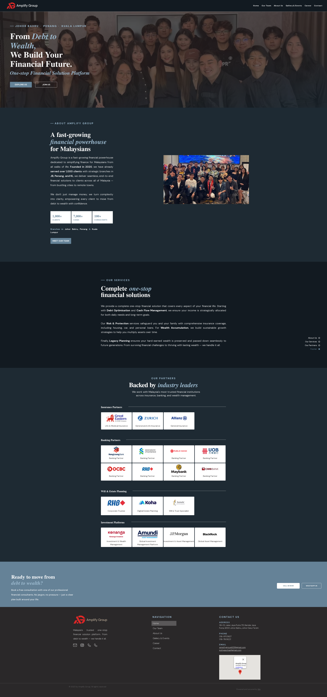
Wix (259, 689)
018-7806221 (225, 639)
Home (156, 623)
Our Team (157, 628)
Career (156, 643)
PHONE (223, 633)
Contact (157, 648)
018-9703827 (225, 636)
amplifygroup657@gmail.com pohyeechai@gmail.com (232, 649)
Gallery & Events (161, 638)
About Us (157, 633)
